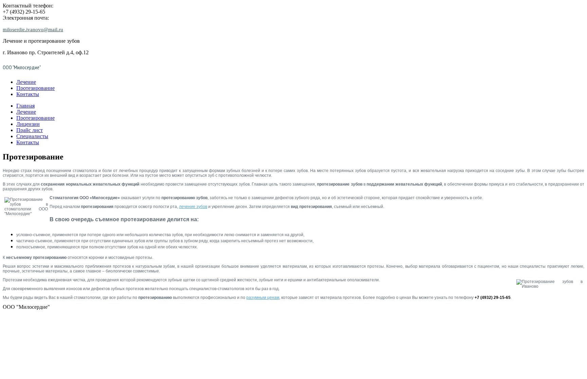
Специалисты (32, 136)
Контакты (27, 94)
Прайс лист (29, 130)
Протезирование (35, 88)
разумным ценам (262, 297)
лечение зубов (193, 206)
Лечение (26, 82)
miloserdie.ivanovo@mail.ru (33, 29)
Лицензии (28, 124)
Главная (25, 106)
